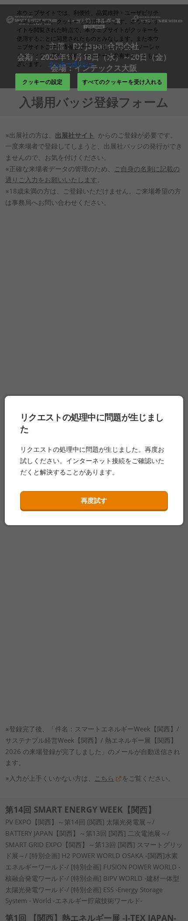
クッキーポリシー (71, 64)
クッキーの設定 (42, 82)
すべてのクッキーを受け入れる (122, 82)
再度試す (94, 500)
